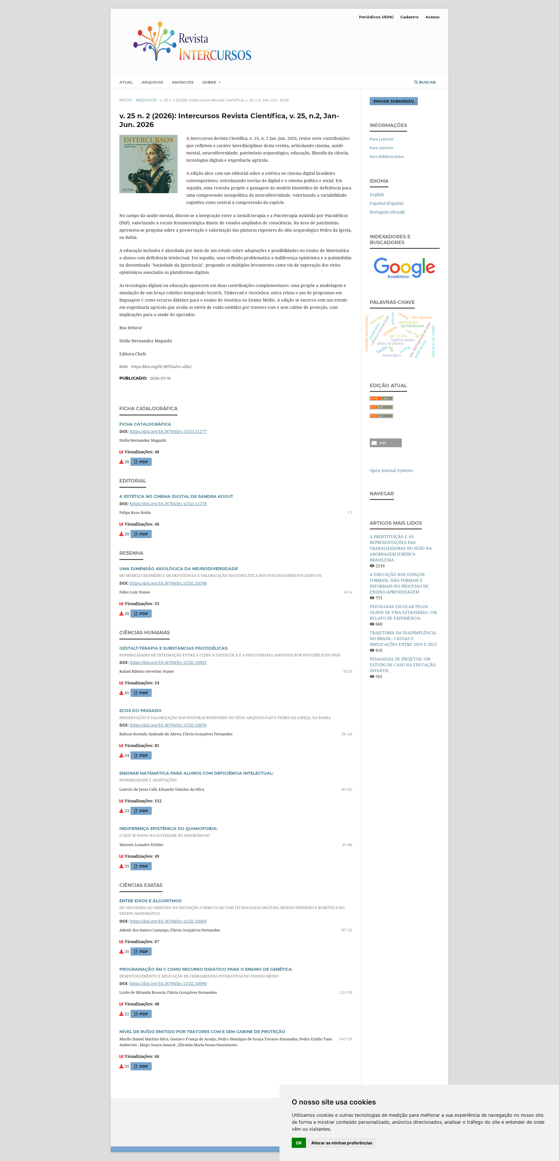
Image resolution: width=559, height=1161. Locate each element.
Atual (126, 82)
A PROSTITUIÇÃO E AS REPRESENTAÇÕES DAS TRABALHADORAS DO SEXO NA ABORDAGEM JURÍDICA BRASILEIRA (401, 548)
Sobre (209, 82)
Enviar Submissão (394, 101)
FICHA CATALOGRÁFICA (145, 424)
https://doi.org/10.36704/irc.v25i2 (161, 366)
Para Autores (381, 147)
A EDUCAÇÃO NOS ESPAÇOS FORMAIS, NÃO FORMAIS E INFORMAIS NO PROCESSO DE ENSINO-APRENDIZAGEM (399, 583)
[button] (386, 442)
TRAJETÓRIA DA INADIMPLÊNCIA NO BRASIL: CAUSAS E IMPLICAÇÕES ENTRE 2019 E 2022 (403, 638)
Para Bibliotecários (387, 156)
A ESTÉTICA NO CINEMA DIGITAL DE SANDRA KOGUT (176, 496)
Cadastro (409, 17)
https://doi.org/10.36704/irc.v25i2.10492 (168, 662)
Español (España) (387, 203)
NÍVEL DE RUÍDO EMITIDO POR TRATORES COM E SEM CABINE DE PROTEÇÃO (202, 1031)
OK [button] (299, 1142)
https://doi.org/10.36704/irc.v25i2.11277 (168, 431)
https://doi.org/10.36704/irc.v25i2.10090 (168, 983)
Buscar (427, 82)
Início (125, 100)
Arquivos (152, 82)
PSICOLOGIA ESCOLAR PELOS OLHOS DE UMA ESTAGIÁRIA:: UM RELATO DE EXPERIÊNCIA (403, 612)
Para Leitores (382, 139)
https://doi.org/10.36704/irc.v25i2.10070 (168, 725)
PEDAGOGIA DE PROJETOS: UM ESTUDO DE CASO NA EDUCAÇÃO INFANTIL (403, 664)
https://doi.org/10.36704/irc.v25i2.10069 (168, 921)
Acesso (432, 17)
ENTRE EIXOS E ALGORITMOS (232, 907)
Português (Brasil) (387, 212)
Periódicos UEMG (376, 17)
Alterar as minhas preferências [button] (341, 1142)
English (377, 194)
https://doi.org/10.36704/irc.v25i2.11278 (168, 503)
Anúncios (183, 82)
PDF (143, 461)
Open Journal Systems (391, 470)
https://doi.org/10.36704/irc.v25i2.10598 (168, 583)
